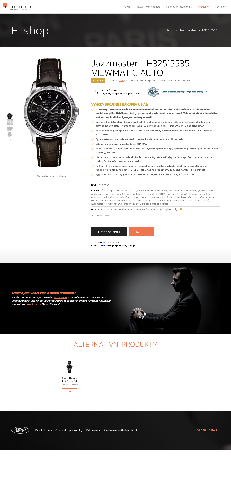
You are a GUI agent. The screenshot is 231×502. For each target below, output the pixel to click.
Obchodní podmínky (69, 430)
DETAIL (69, 391)
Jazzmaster (187, 30)
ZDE (121, 80)
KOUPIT (141, 231)
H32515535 (209, 30)
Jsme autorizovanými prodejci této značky (175, 91)
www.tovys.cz (33, 304)
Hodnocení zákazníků (179, 7)
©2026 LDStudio (208, 430)
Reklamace (93, 430)
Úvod (127, 7)
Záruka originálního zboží (120, 430)
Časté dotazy (43, 430)
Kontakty (220, 7)
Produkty (203, 7)
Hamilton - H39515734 (69, 379)
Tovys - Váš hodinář (148, 7)
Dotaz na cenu (109, 231)
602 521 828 (60, 297)
